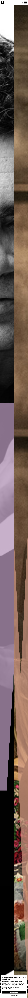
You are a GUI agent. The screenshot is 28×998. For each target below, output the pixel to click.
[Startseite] (2, 2)
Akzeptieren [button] (14, 992)
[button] (16, 3)
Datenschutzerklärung (7, 988)
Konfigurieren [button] (14, 995)
